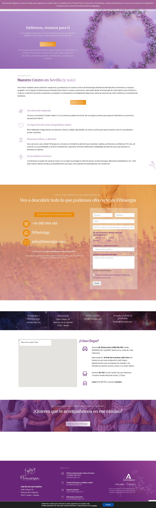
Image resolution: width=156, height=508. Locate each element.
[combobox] (114, 249)
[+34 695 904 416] (26, 223)
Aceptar (108, 505)
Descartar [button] (96, 6)
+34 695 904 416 (44, 223)
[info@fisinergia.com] (26, 242)
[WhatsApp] (26, 233)
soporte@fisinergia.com (74, 492)
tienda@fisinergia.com (74, 485)
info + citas (93, 315)
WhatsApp (40, 232)
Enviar (96, 283)
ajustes (94, 506)
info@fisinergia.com (48, 241)
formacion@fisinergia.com (75, 499)
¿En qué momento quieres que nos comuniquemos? (107, 234)
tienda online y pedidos (122, 317)
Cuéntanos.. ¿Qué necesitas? (105, 246)
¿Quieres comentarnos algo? (105, 254)
